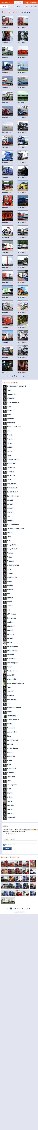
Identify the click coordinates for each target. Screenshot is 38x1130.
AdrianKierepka (13, 402)
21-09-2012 (22, 162)
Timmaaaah (11, 769)
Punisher (10, 691)
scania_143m (12, 732)
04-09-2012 (6, 192)
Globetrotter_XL (13, 565)
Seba (9, 736)
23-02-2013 (6, 102)
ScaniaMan (11, 728)
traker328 (10, 773)
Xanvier (10, 801)
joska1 (9, 581)
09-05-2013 (22, 42)
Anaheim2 (11, 423)
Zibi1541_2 (11, 813)
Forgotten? (12, 839)
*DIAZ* (9, 390)
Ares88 (9, 435)
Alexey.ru (10, 410)
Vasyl (9, 781)
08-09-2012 (22, 177)
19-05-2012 (6, 327)
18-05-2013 (22, 27)
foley (9, 541)
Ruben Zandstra (13, 720)
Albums (4, 6)
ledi (8, 610)
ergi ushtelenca (13, 524)
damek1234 (11, 484)
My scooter (7, 237)
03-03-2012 (22, 372)
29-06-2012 (6, 312)
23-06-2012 (22, 312)
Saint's (9, 724)
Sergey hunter (12, 740)
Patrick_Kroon (12, 671)
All (10, 6)
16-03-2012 (22, 357)
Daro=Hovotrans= (13, 496)
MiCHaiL (10, 638)
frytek (9, 557)
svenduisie (11, 756)
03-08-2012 (6, 222)
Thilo (9, 764)
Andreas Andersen (14, 427)
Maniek (10, 622)
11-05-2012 (6, 342)
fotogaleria (11, 545)
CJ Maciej (10, 472)
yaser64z (10, 805)
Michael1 (10, 634)
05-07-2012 (22, 282)
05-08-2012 (6, 207)
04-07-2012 (6, 297)
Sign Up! (28, 2)
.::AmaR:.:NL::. (12, 394)
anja (8, 431)
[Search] (35, 6)
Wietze (9, 793)
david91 (10, 500)
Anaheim (10, 419)
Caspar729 (11, 467)
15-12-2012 (6, 147)
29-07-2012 (22, 192)
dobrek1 (10, 512)
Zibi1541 (10, 809)
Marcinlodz (11, 626)
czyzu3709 (11, 476)
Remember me (10, 844)
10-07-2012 (22, 252)
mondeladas (11, 659)
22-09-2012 (7, 162)
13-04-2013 (6, 87)
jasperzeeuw (12, 577)
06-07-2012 (6, 282)
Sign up (33, 829)
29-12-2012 (6, 132)
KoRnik (9, 602)
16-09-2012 (6, 177)
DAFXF (9, 480)
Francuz (10, 553)
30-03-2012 (6, 357)
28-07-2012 (22, 222)
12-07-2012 (6, 252)
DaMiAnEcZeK (12, 488)
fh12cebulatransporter (15, 528)
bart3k (9, 451)
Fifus (9, 537)
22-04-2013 (6, 27)
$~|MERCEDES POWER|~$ (16, 386)
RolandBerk (11, 716)
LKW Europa (11, 614)
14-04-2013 (22, 72)
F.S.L (4, 372)
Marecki (10, 630)
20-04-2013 (6, 72)
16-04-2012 (22, 342)
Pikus (9, 687)
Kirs (8, 594)
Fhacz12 (10, 533)
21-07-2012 (22, 237)
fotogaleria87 (12, 549)
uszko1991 (11, 777)
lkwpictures (11, 618)
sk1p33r (10, 744)
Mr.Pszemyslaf (12, 663)
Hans (9, 569)
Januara (10, 573)
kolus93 (10, 598)
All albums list (26, 12)
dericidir (10, 504)
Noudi (9, 667)
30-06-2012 (22, 297)
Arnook (9, 439)
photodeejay (12, 679)
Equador (10, 520)
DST (8, 516)
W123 (9, 789)
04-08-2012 (22, 207)
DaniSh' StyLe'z (12, 492)
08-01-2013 (6, 117)
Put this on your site (19, 912)
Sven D (9, 752)
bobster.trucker (13, 459)
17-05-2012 (22, 327)
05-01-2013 (22, 117)
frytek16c (10, 561)
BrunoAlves (11, 463)
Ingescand (22, 102)
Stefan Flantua (12, 748)
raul (8, 703)
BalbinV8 (10, 447)
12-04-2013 (22, 87)
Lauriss (9, 606)
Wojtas (9, 797)
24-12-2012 (22, 132)
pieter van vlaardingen (15, 683)
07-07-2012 (22, 267)
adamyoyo (11, 398)
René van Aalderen (14, 707)
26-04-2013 (22, 57)
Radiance (10, 695)
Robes (9, 712)
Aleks (9, 406)
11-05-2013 (6, 42)
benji (9, 455)
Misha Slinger (12, 651)
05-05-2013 (6, 57)
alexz (9, 415)
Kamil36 (10, 585)
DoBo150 (10, 508)
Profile (26, 6)
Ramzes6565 (11, 699)
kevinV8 (10, 589)
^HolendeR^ (11, 817)
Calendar (17, 6)
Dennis (19, 2)
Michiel (9, 642)
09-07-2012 (6, 267)
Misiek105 (10, 655)
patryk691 (11, 675)
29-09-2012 (22, 147)
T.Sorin (9, 760)
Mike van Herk (12, 646)
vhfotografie (12, 785)
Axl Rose (10, 443)
